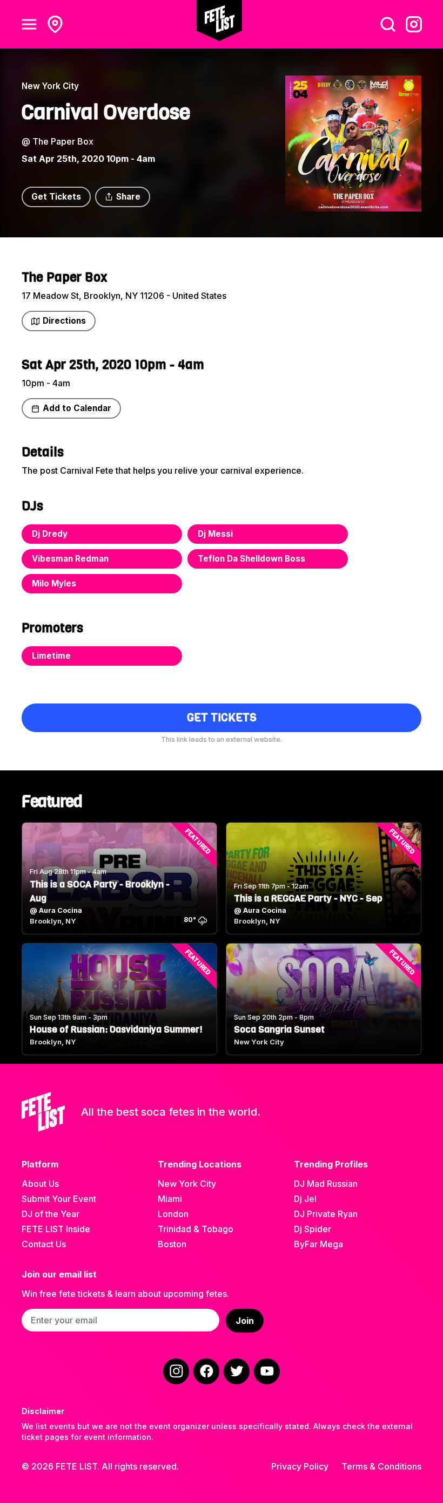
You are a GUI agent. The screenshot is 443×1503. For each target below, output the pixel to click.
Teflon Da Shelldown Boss (251, 559)
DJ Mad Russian (326, 1183)
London (173, 1213)
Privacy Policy (299, 1466)
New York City (187, 1183)
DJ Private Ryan (326, 1213)
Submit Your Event (59, 1198)
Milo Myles (54, 583)
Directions (64, 321)
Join (245, 1320)
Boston (172, 1244)
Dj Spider (312, 1229)
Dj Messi (215, 534)
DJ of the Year (50, 1213)
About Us (40, 1183)
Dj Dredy (50, 534)
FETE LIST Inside (56, 1229)
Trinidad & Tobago (195, 1229)
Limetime (51, 656)
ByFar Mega (318, 1244)
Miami (170, 1198)
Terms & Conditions (381, 1466)
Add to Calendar (77, 408)
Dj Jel (305, 1198)
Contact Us (44, 1244)
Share (128, 197)
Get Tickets (56, 197)
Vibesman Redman (70, 559)
